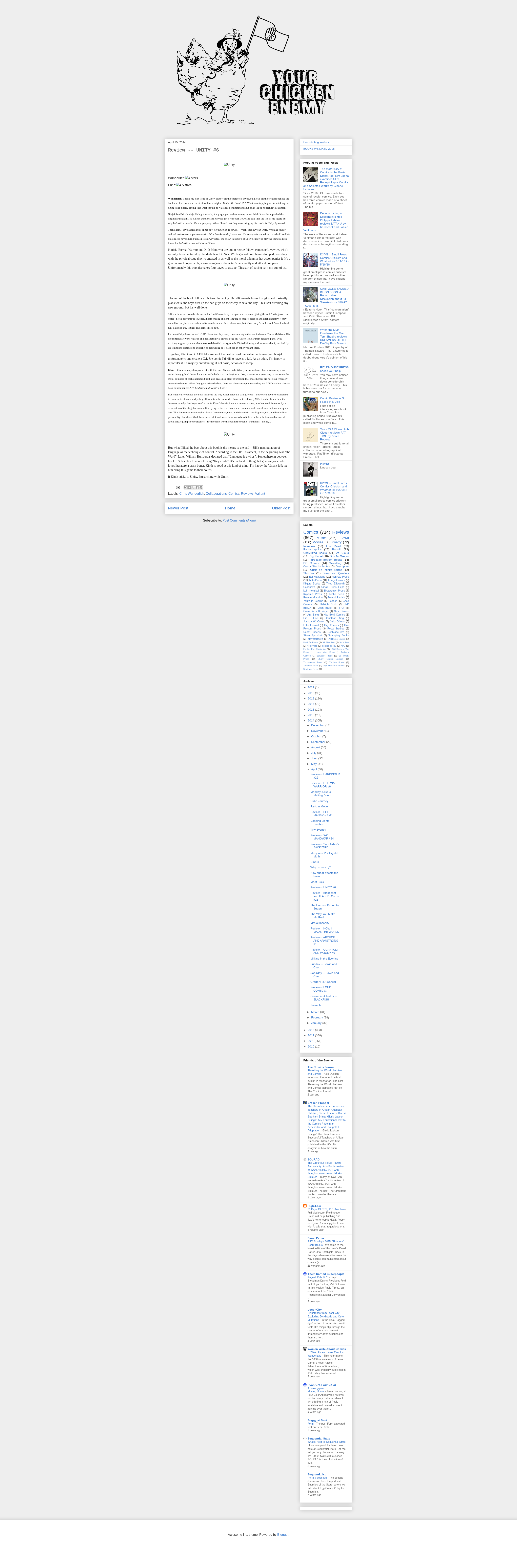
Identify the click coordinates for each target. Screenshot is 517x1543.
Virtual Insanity (319, 922)
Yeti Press (312, 646)
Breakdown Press (334, 590)
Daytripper (342, 566)
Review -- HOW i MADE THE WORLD (324, 930)
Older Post (281, 508)
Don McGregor (339, 556)
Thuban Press (336, 662)
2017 (311, 704)
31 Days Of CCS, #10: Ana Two (326, 1209)
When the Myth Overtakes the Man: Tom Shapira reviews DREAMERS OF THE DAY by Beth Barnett (333, 336)
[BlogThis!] (189, 487)
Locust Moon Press (325, 652)
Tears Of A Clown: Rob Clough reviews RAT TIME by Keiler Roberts (334, 434)
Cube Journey (319, 801)
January (316, 1022)
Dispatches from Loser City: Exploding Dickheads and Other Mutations (326, 1316)
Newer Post (178, 508)
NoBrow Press (340, 576)
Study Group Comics (330, 659)
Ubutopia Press (310, 669)
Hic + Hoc (310, 618)
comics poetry (329, 646)
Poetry (337, 542)
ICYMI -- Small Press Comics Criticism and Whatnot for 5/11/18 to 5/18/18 (334, 259)
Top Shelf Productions (334, 665)
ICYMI (344, 538)
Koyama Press (312, 594)
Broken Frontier (318, 1102)
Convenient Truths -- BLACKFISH (323, 997)
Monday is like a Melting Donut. (321, 793)
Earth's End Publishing (314, 649)
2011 (311, 1040)
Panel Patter (316, 1238)
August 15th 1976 (318, 1277)
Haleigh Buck (328, 604)
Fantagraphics (312, 549)
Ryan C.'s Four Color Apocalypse (322, 1386)
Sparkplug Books (338, 635)
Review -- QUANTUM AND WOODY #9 (324, 951)
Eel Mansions (317, 576)
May (314, 763)
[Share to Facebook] (197, 487)
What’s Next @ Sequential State (327, 1441)
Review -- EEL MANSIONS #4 (321, 813)
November (318, 730)
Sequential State (319, 1438)
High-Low (314, 1205)
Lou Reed (333, 546)
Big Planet (316, 556)
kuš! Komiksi (311, 590)
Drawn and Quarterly (336, 573)
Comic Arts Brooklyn (315, 611)
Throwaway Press (313, 662)
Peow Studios (335, 628)
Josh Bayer (325, 607)
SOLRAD (313, 1159)
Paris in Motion (319, 806)
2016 (311, 709)
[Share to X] (193, 487)
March (315, 1012)
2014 (311, 720)
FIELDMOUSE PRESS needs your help (334, 369)
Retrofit (336, 549)
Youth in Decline (313, 601)
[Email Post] (177, 487)
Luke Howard (311, 625)
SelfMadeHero (336, 632)
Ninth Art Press (310, 642)
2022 (311, 687)
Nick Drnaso (341, 611)
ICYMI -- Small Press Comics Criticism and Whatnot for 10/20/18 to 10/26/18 (333, 488)
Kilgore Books (311, 583)
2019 (311, 693)
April (314, 769)
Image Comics (336, 580)
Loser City (315, 1309)
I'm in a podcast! (318, 1477)
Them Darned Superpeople (326, 1273)
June (314, 758)
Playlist (324, 463)
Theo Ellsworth (335, 583)
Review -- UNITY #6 (323, 887)
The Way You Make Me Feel (322, 915)
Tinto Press (315, 580)
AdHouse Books (337, 639)
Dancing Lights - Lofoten (320, 822)
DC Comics (311, 563)
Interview (309, 546)
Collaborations (216, 493)
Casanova (309, 587)
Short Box (344, 642)
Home (230, 508)
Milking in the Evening (324, 958)
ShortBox (308, 573)
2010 (311, 1046)
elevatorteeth (315, 639)
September (318, 741)
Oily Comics (331, 625)
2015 (311, 715)
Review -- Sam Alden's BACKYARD (324, 846)
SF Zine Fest (328, 642)
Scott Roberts (312, 632)
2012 (311, 1035)
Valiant (260, 493)
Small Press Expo (332, 587)
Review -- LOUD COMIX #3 (320, 989)
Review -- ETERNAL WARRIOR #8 (323, 784)
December (318, 725)
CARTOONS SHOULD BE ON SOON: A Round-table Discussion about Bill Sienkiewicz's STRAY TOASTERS (326, 297)
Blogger (282, 1534)
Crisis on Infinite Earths (326, 569)
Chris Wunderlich (191, 493)
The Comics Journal (321, 1067)
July (314, 753)
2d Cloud (342, 552)
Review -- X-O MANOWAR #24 (322, 837)
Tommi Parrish (336, 597)
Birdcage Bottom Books (326, 559)
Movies (317, 542)
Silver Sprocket (312, 635)
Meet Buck (317, 881)
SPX (341, 607)
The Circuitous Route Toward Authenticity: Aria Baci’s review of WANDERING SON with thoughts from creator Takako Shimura (326, 1169)
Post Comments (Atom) (239, 520)
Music (321, 538)
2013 (311, 1030)
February (317, 1017)
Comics (233, 493)
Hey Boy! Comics (334, 614)
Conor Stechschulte (316, 566)
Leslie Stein (336, 594)
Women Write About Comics (327, 1349)
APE (343, 646)
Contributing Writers (316, 142)
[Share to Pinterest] (201, 487)
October (316, 736)
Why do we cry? (320, 867)
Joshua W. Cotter (313, 621)
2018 (311, 698)
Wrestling (335, 563)
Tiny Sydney (318, 829)
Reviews (247, 493)
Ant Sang (312, 614)
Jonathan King (335, 618)
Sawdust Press (325, 655)
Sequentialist (317, 1474)
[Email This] (186, 487)
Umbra (314, 861)
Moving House (316, 1391)
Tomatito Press (310, 665)
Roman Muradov (313, 597)
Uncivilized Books (315, 552)
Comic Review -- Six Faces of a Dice (333, 400)
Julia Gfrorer (337, 621)
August (316, 747)
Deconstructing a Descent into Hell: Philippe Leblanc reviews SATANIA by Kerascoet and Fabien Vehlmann (325, 222)
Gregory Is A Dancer (323, 981)
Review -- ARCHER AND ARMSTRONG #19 (324, 941)
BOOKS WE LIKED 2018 (319, 148)
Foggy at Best (317, 1420)
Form (311, 1423)
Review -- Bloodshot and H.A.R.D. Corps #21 (324, 896)
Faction (333, 601)
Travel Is (315, 1005)
